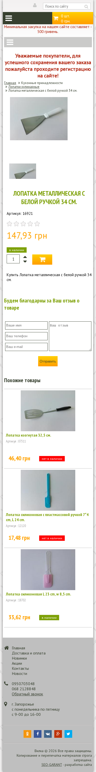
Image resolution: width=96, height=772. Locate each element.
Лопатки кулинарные (23, 87)
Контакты (20, 668)
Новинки (19, 658)
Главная (10, 83)
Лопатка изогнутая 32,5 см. (28, 435)
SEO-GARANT (51, 764)
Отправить (48, 361)
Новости (19, 673)
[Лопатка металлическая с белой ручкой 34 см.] (39, 138)
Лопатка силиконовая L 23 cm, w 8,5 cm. (38, 593)
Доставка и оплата (29, 653)
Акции (17, 663)
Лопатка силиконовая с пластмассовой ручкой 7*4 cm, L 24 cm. (47, 517)
